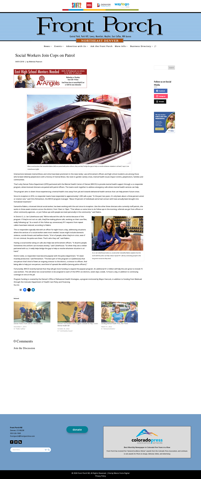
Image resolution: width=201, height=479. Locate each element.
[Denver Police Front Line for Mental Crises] (34, 312)
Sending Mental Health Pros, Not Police (114, 324)
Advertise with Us (76, 46)
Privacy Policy (100, 476)
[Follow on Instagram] (16, 442)
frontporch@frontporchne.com (22, 436)
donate (77, 429)
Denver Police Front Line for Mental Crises (28, 324)
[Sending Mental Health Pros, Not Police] (122, 312)
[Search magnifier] (48, 449)
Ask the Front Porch (102, 46)
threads (161, 101)
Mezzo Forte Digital (121, 473)
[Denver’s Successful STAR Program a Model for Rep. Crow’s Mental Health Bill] (78, 312)
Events (58, 46)
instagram (162, 96)
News (47, 46)
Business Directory (140, 46)
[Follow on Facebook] (11, 442)
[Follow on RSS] (20, 442)
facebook (162, 91)
